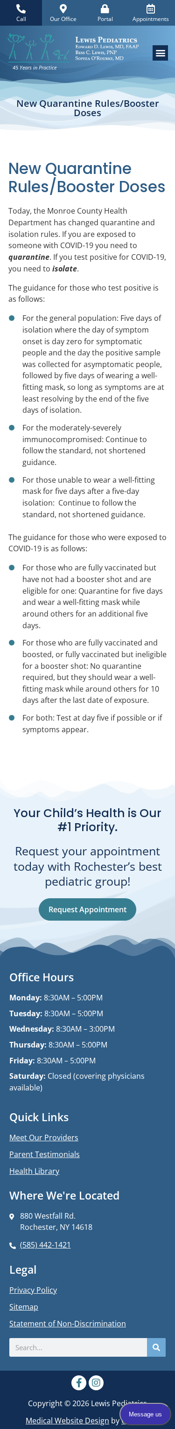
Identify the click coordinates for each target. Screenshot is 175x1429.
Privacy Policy (33, 1290)
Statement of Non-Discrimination (67, 1323)
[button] (160, 53)
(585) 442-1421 (45, 1244)
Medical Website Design (67, 1420)
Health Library (34, 1171)
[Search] (156, 1347)
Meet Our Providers (43, 1137)
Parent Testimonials (44, 1154)
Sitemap (23, 1306)
